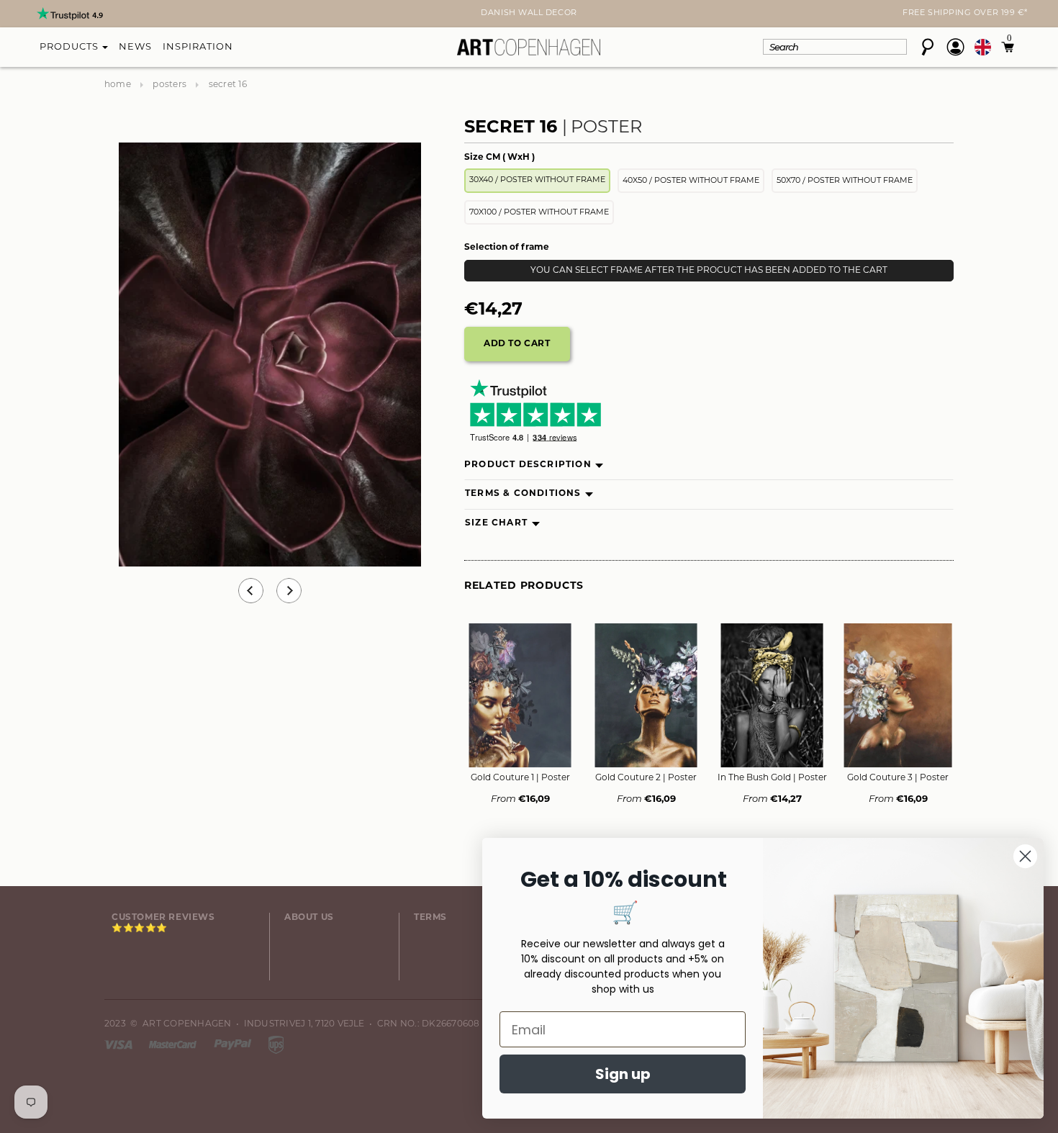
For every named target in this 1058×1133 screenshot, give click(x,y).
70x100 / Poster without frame (539, 213)
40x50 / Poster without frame (691, 181)
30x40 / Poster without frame (537, 180)
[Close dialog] (1025, 856)
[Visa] (119, 1044)
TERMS (430, 917)
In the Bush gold (772, 778)
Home (117, 85)
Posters (169, 85)
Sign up (623, 1074)
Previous (250, 590)
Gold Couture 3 (898, 778)
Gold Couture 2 (646, 778)
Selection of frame (506, 247)
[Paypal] (234, 1044)
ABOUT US (309, 917)
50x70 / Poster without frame (845, 181)
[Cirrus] (276, 1044)
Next (113, 15)
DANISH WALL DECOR (529, 13)
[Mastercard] (174, 1044)
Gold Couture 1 (520, 778)
